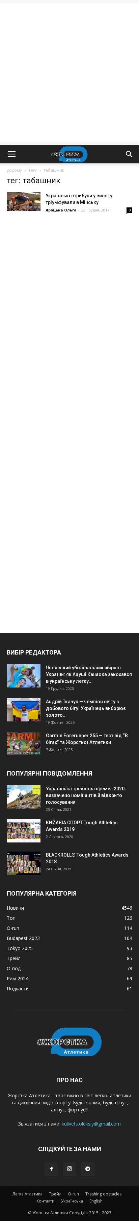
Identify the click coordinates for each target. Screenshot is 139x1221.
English (96, 1201)
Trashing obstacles (103, 1194)
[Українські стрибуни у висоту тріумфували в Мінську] (23, 201)
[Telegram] (87, 1169)
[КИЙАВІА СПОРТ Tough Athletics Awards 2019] (23, 830)
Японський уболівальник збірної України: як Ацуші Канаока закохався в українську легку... (89, 674)
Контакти (45, 1201)
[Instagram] (69, 1169)
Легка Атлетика (27, 1194)
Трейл (55, 1194)
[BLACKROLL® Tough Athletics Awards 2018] (23, 863)
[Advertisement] (69, 72)
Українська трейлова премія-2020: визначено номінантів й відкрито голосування (86, 795)
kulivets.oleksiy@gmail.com (91, 1123)
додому (14, 170)
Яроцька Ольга (61, 209)
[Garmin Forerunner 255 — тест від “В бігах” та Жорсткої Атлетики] (23, 743)
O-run (73, 1194)
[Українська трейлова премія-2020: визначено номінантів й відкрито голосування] (23, 797)
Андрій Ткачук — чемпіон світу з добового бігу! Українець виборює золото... (86, 708)
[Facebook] (51, 1169)
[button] (129, 154)
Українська (72, 1201)
